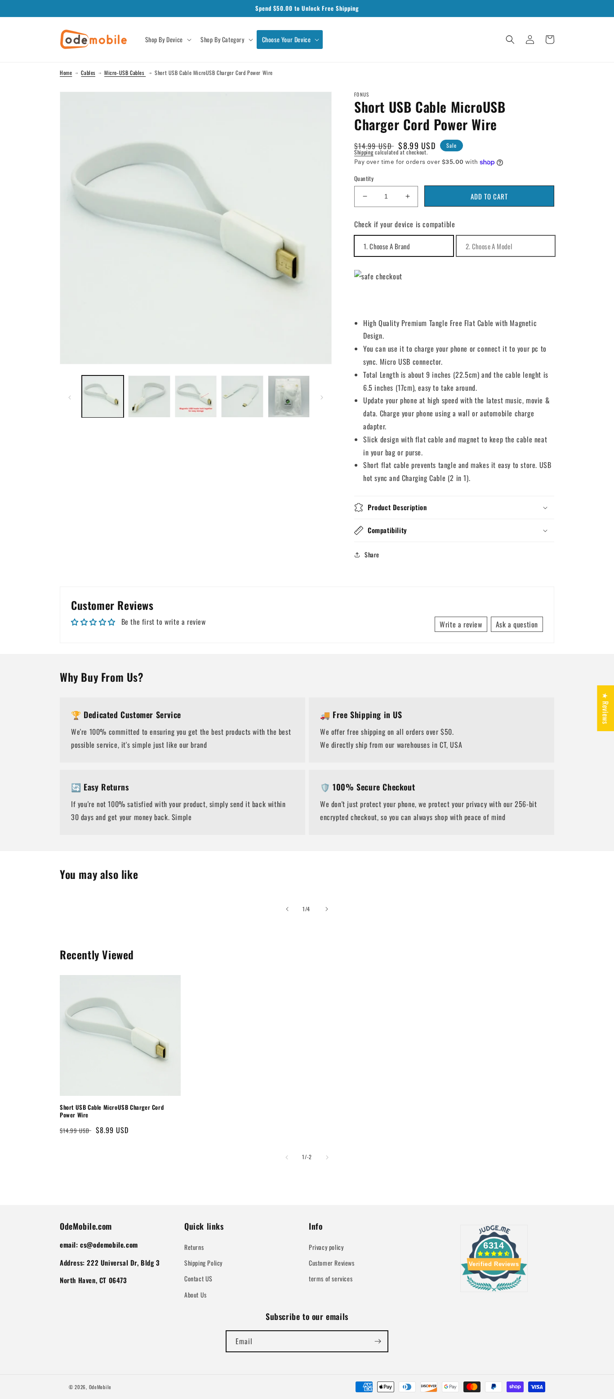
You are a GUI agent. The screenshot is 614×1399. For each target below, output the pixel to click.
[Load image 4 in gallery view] (242, 396)
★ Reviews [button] (605, 708)
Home (66, 72)
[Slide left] (70, 396)
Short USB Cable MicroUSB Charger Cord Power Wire (112, 1111)
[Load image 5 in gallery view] (289, 396)
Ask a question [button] (517, 624)
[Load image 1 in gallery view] (103, 396)
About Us (195, 1294)
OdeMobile (100, 1386)
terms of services (330, 1278)
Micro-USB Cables (125, 72)
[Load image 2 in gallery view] (149, 396)
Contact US (198, 1278)
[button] (167, 39)
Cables (88, 72)
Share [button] (372, 554)
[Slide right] (322, 396)
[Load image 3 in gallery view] (196, 396)
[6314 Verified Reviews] (494, 1292)
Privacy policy (326, 1247)
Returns (194, 1247)
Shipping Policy (203, 1262)
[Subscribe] (377, 1341)
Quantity (364, 178)
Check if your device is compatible (404, 224)
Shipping (364, 152)
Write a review (461, 624)
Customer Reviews (332, 1262)
